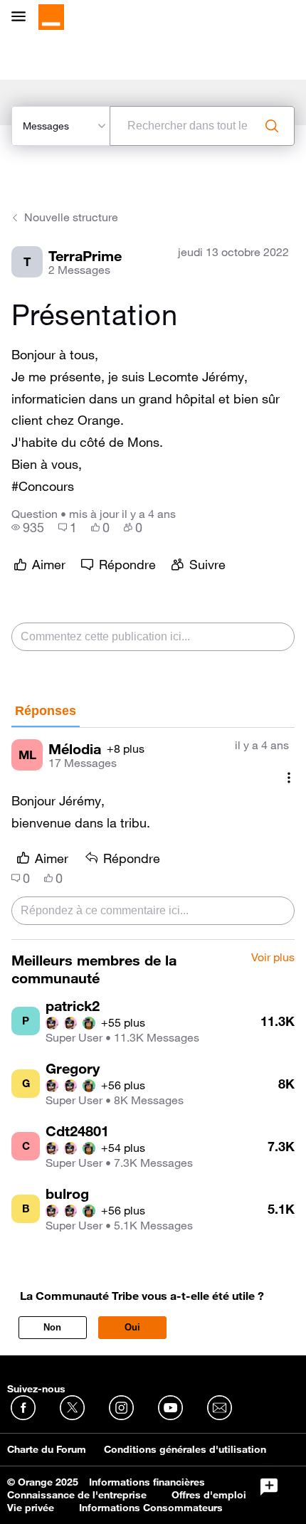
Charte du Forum (46, 1449)
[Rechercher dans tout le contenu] (271, 125)
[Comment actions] (289, 777)
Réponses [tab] (45, 711)
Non (52, 1327)
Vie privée (30, 1507)
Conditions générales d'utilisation (185, 1449)
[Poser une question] (269, 1487)
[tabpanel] (153, 834)
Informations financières (147, 1482)
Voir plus (273, 957)
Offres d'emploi (209, 1494)
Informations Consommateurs (151, 1507)
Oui (132, 1327)
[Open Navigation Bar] (22, 17)
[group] (27, 527)
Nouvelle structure (71, 217)
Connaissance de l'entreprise (77, 1494)
